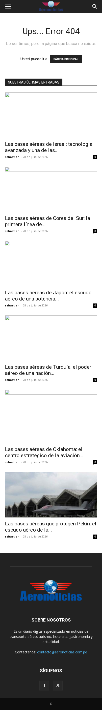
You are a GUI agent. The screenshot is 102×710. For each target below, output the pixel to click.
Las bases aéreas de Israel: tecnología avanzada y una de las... (48, 147)
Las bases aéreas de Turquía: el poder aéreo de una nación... (48, 370)
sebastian (12, 157)
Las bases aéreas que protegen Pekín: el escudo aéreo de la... (50, 527)
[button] (8, 6)
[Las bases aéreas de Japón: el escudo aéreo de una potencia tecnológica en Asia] (51, 263)
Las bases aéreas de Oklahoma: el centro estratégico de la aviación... (44, 452)
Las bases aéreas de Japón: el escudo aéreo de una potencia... (48, 296)
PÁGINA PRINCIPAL (65, 59)
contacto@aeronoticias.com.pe (62, 652)
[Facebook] (44, 685)
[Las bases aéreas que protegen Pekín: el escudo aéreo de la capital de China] (51, 494)
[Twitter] (58, 685)
